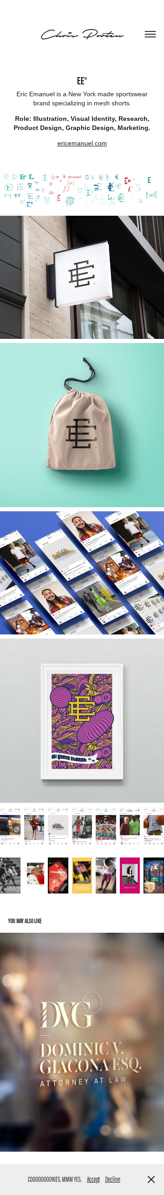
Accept (93, 1179)
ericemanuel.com (82, 143)
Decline (112, 1179)
